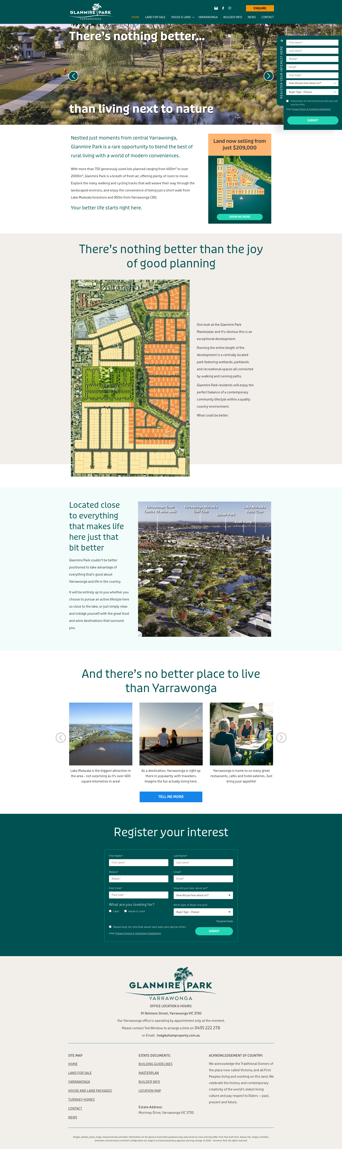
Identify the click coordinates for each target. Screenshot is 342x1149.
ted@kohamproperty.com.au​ (178, 1035)
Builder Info (232, 17)
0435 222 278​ (207, 1028)
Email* (178, 872)
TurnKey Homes (81, 1100)
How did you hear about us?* (191, 888)
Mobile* (113, 872)
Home (135, 17)
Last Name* (180, 855)
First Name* (116, 855)
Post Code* (115, 888)
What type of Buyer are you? (191, 904)
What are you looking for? (132, 904)
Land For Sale (155, 17)
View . (135, 933)
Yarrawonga (208, 17)
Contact (267, 17)
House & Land (181, 17)
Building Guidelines (155, 1064)
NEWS (72, 1117)
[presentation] (73, 76)
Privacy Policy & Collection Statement (138, 933)
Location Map (150, 1091)
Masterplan (149, 1073)
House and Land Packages (90, 1091)
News (252, 17)
